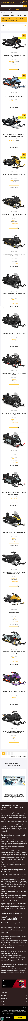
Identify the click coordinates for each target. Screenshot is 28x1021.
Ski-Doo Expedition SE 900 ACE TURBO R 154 (14, 414)
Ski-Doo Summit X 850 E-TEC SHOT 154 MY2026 (14, 56)
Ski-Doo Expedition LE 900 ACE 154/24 (14, 333)
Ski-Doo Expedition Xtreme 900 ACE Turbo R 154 (14, 254)
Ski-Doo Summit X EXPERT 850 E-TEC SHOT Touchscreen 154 (14, 732)
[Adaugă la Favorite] (12, 48)
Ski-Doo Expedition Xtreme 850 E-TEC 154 (14, 215)
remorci (13, 830)
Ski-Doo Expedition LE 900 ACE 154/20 (14, 294)
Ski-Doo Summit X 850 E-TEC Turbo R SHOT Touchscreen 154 (14, 573)
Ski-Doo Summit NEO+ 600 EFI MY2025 (14, 174)
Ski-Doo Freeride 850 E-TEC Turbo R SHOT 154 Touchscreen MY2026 (14, 95)
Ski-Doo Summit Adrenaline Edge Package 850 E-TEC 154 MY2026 (14, 135)
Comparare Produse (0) (20, 26)
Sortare (4, 29)
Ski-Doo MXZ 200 (14, 612)
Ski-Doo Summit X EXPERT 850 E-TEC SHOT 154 (14, 652)
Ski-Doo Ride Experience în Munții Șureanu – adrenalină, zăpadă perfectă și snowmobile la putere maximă (14, 796)
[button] (24, 784)
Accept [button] (20, 1017)
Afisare (16, 29)
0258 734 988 (15, 9)
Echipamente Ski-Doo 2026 (10, 20)
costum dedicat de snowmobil (17, 899)
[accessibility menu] (2, 1019)
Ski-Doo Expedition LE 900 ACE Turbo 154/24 (14, 374)
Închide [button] (24, 1007)
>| (11, 753)
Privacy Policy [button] (9, 1013)
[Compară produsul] (16, 48)
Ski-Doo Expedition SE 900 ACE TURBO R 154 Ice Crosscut (14, 493)
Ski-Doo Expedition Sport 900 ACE (14, 532)
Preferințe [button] (8, 1017)
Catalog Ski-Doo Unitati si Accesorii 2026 (13, 19)
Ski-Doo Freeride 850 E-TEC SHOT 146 (14, 691)
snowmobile (13, 911)
